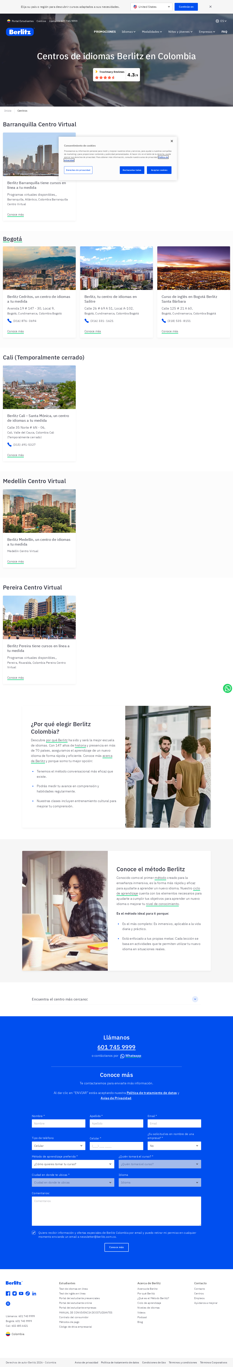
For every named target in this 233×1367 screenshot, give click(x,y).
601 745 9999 (116, 1047)
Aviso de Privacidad (116, 1098)
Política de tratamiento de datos (152, 1093)
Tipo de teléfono (43, 1138)
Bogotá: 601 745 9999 (19, 1321)
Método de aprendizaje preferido (55, 1156)
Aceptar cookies (159, 170)
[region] (118, 158)
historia (80, 745)
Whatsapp (133, 1055)
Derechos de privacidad (78, 170)
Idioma (123, 1175)
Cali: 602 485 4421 (17, 1325)
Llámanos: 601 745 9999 (20, 1316)
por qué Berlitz (57, 740)
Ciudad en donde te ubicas (51, 1175)
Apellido (96, 1116)
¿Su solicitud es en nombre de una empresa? (171, 1136)
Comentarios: (41, 1193)
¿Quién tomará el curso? (136, 1156)
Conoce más (15, 214)
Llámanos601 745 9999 (63, 21)
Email (152, 1116)
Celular (95, 1138)
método (160, 878)
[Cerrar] (172, 141)
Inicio (7, 110)
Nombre (38, 1116)
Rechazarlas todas (132, 170)
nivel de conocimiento (162, 904)
